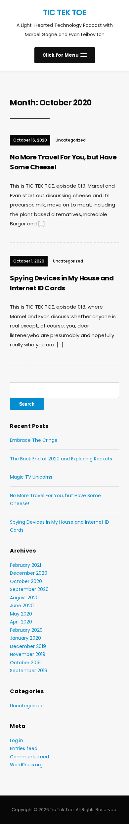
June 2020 (22, 605)
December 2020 (28, 573)
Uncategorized (71, 140)
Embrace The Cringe (34, 440)
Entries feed (23, 748)
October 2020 (26, 581)
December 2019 (28, 646)
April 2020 (21, 621)
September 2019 (28, 670)
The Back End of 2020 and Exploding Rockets (61, 458)
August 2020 (24, 597)
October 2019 (25, 662)
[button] (64, 55)
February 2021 (25, 565)
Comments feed (29, 756)
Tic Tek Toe (64, 12)
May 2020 (21, 614)
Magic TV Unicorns (31, 477)
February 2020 (26, 630)
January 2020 (25, 638)
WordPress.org (26, 764)
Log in (16, 740)
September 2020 (29, 589)
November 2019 (27, 654)
